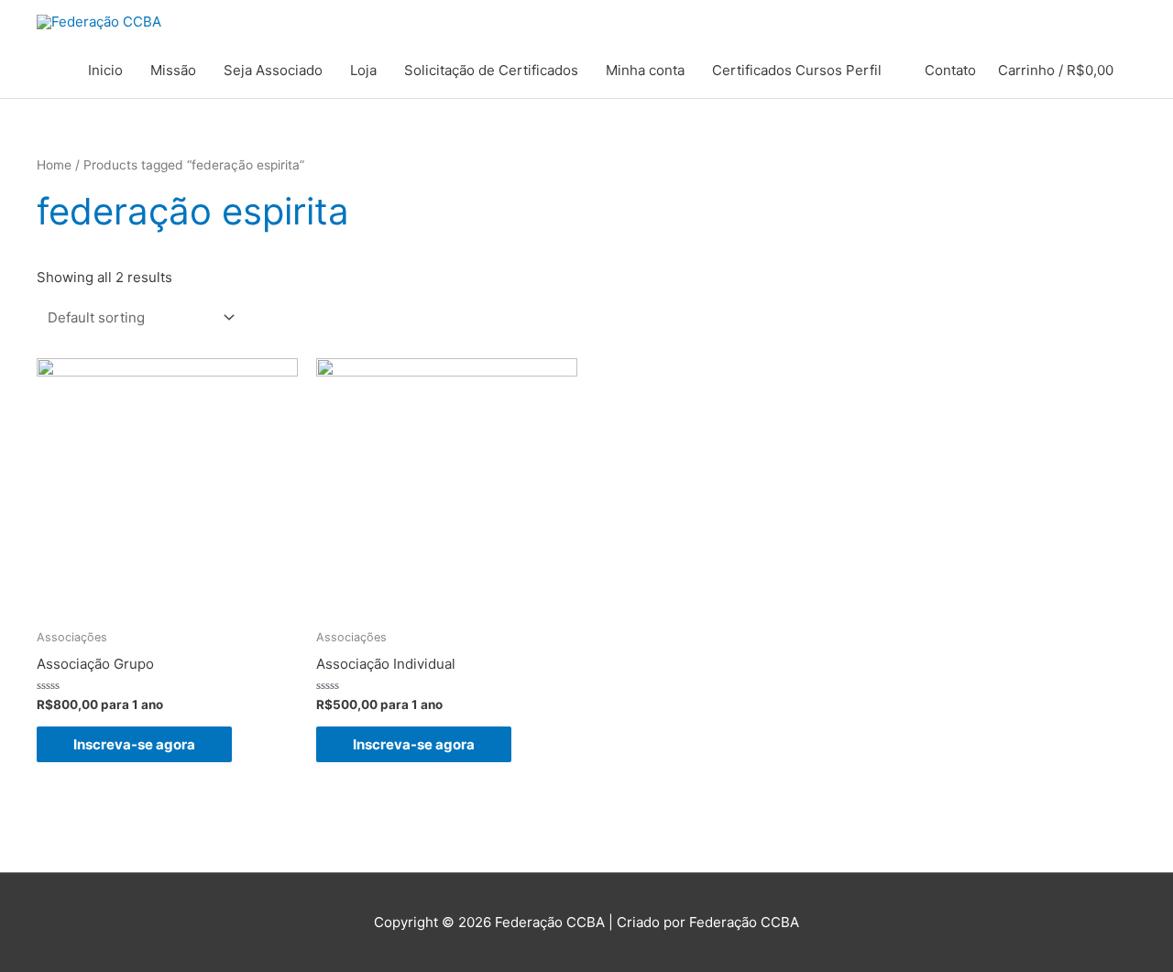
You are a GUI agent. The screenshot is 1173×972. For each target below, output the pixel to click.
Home (54, 165)
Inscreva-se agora (134, 744)
